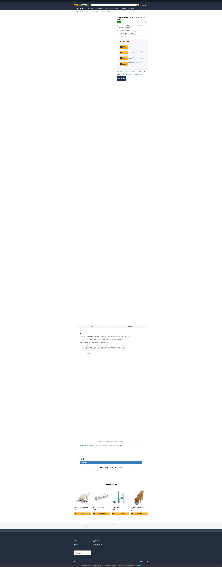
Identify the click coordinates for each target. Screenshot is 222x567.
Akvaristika (76, 544)
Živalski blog (111, 8)
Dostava (94, 541)
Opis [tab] (92, 326)
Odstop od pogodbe (96, 545)
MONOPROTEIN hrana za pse (139, 74)
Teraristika (76, 545)
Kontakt (128, 8)
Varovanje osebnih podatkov (98, 544)
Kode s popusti (95, 538)
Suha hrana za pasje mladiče (136, 71)
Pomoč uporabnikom (122, 8)
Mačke (75, 540)
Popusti (116, 8)
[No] (220, 565)
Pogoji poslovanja (96, 540)
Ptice (75, 543)
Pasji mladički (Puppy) (124, 74)
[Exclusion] (121, 78)
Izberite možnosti (124, 47)
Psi (142, 71)
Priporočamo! (92, 8)
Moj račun (132, 8)
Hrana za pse (123, 71)
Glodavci (75, 541)
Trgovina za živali (79, 8)
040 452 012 (114, 545)
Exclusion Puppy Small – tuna (133, 52)
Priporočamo (128, 71)
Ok (139, 565)
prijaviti (92, 470)
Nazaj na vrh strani (110, 530)
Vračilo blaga (95, 543)
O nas (107, 8)
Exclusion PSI (131, 74)
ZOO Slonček (116, 445)
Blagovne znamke (101, 8)
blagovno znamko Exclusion (87, 445)
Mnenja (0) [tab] (129, 326)
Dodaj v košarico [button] (84, 513)
